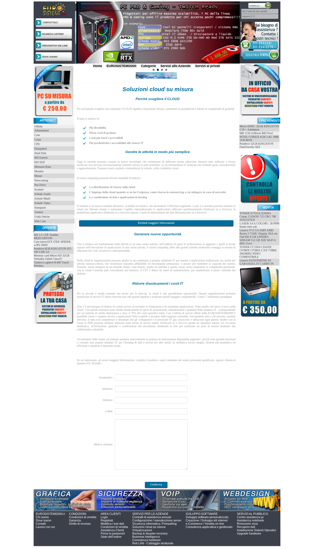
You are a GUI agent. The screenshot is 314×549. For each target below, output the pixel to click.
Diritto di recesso (80, 523)
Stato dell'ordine (111, 536)
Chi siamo (42, 517)
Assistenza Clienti (112, 530)
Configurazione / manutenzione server (156, 520)
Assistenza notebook (250, 520)
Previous (71, 31)
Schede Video (42, 203)
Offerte (38, 126)
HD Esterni (40, 157)
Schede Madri (42, 198)
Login (104, 517)
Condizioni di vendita (82, 517)
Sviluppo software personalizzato (207, 517)
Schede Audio (42, 194)
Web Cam (40, 221)
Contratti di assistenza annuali (151, 517)
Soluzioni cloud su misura (149, 526)
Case (37, 135)
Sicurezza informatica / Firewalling (154, 523)
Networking (41, 180)
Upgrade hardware (249, 533)
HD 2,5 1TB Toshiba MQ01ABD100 (46, 236)
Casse (37, 139)
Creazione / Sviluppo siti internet (207, 520)
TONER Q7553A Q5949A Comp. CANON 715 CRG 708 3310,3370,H (257, 216)
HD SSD (39, 162)
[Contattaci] (54, 27)
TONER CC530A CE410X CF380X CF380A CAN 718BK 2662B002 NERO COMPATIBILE (258, 251)
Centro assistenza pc (250, 517)
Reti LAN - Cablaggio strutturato (152, 543)
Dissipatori (40, 148)
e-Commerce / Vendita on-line (205, 523)
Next (243, 31)
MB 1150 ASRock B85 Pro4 (256, 133)
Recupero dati (246, 526)
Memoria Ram (42, 166)
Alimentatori (41, 130)
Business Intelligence (146, 536)
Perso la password (113, 533)
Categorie (148, 66)
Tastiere (38, 212)
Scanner (39, 189)
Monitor (39, 171)
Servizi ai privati (207, 66)
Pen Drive (40, 184)
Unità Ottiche (42, 216)
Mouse (38, 175)
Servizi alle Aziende (175, 66)
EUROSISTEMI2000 (121, 66)
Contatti (41, 523)
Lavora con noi (45, 526)
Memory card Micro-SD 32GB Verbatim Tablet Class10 (51, 257)
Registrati (107, 520)
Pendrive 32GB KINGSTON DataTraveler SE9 (256, 145)
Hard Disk (40, 153)
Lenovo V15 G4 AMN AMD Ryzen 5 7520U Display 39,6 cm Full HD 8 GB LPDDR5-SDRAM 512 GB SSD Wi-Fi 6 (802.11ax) (258, 237)
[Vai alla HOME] (54, 15)
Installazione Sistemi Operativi (256, 530)
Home (97, 66)
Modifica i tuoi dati (112, 523)
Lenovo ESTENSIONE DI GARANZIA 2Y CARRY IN (256, 262)
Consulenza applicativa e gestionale (209, 526)
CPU (37, 144)
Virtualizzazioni (142, 530)
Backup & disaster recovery (150, 533)
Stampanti (40, 207)
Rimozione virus (247, 523)
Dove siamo (43, 520)
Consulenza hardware (146, 540)
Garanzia (75, 520)
